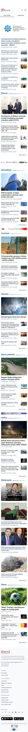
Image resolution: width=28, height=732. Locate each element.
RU (16, 729)
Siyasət (4, 93)
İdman (4, 584)
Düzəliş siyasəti (4, 689)
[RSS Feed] (22, 712)
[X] (9, 712)
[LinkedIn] (19, 712)
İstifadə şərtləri (4, 697)
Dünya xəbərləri (8, 354)
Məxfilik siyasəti (4, 700)
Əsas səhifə (7, 15)
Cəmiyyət (5, 233)
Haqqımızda (4, 681)
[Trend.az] (5, 10)
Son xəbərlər (4, 673)
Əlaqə (2, 685)
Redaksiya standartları (6, 687)
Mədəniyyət (6, 480)
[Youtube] (12, 712)
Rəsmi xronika (4, 675)
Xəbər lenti (21, 15)
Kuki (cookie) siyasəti (6, 704)
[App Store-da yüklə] (7, 718)
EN (11, 729)
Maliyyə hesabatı (5, 692)
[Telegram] (15, 712)
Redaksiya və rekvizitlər (6, 683)
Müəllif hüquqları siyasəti (7, 702)
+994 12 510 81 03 (5, 664)
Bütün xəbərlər (22, 155)
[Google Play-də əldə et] (19, 718)
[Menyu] (25, 10)
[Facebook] (5, 712)
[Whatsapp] (2, 712)
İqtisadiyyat (6, 170)
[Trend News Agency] (5, 652)
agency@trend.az (5, 665)
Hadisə (4, 418)
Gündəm (5, 294)
